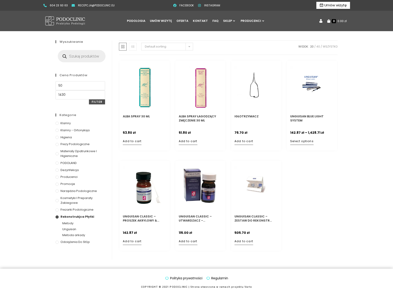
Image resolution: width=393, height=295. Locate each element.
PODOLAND (68, 163)
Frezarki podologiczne (76, 209)
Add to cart (132, 141)
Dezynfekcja (69, 170)
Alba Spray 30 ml (136, 116)
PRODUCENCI (251, 21)
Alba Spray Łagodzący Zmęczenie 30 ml (197, 118)
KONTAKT (200, 21)
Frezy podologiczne (75, 144)
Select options (302, 141)
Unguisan (69, 229)
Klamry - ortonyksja (75, 130)
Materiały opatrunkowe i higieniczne (78, 153)
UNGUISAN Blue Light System (307, 118)
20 (312, 46)
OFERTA (182, 21)
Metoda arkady (73, 235)
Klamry (65, 123)
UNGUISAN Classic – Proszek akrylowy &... (141, 218)
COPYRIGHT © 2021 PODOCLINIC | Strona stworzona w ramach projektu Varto (196, 286)
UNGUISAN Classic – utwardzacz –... (195, 218)
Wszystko (330, 46)
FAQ (215, 21)
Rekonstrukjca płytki (77, 216)
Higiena (66, 137)
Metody (67, 223)
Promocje (67, 184)
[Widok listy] (133, 46)
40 (318, 46)
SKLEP (227, 21)
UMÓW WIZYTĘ (161, 21)
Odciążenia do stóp (75, 242)
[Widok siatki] (123, 46)
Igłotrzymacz (246, 116)
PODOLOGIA (136, 21)
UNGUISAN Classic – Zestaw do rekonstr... (253, 218)
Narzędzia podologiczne (78, 191)
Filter (97, 102)
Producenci (69, 177)
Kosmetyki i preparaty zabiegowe (76, 200)
